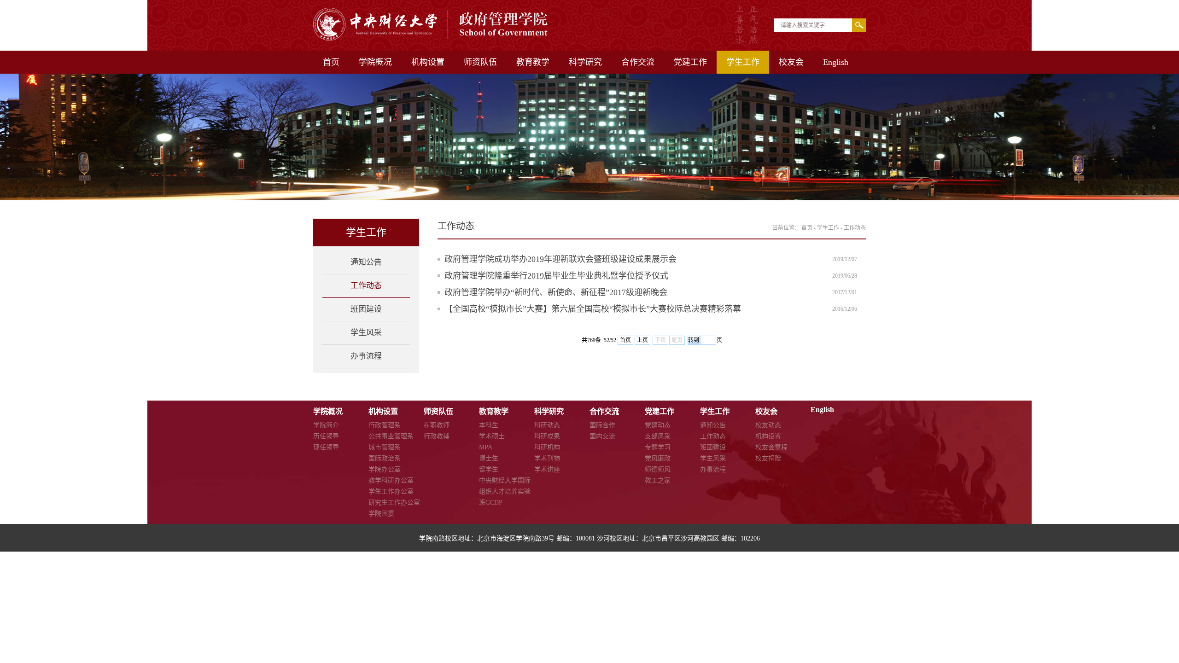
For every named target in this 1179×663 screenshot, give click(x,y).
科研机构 (547, 447)
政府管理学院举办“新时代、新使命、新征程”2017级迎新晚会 (555, 292)
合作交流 (637, 62)
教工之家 (658, 480)
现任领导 (326, 447)
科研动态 (547, 425)
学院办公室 (384, 469)
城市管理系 (384, 447)
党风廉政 (658, 458)
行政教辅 (436, 436)
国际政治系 (384, 458)
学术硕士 (492, 436)
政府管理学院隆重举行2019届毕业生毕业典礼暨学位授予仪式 (556, 275)
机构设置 (427, 62)
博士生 (488, 458)
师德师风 (658, 469)
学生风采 (366, 332)
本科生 (488, 425)
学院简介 (326, 425)
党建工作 (690, 62)
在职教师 (436, 425)
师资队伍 (480, 62)
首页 (331, 62)
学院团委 (381, 513)
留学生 (488, 469)
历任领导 (326, 436)
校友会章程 (771, 447)
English (835, 62)
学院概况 (375, 62)
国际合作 (602, 425)
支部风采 (658, 436)
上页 (642, 340)
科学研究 (585, 62)
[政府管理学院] (431, 37)
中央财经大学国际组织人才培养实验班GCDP (505, 491)
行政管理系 (384, 425)
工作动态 (366, 285)
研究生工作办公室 (394, 502)
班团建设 (366, 309)
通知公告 (366, 262)
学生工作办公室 (391, 491)
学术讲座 (547, 469)
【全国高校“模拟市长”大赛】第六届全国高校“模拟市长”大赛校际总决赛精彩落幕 (592, 309)
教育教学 (532, 62)
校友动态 (768, 425)
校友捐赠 (768, 458)
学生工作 (742, 62)
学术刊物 (547, 458)
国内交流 (602, 436)
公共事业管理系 (391, 436)
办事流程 (366, 356)
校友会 (791, 62)
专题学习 (658, 447)
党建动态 (658, 425)
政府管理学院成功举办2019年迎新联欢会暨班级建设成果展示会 (560, 259)
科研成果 (547, 436)
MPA (485, 447)
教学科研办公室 (391, 480)
